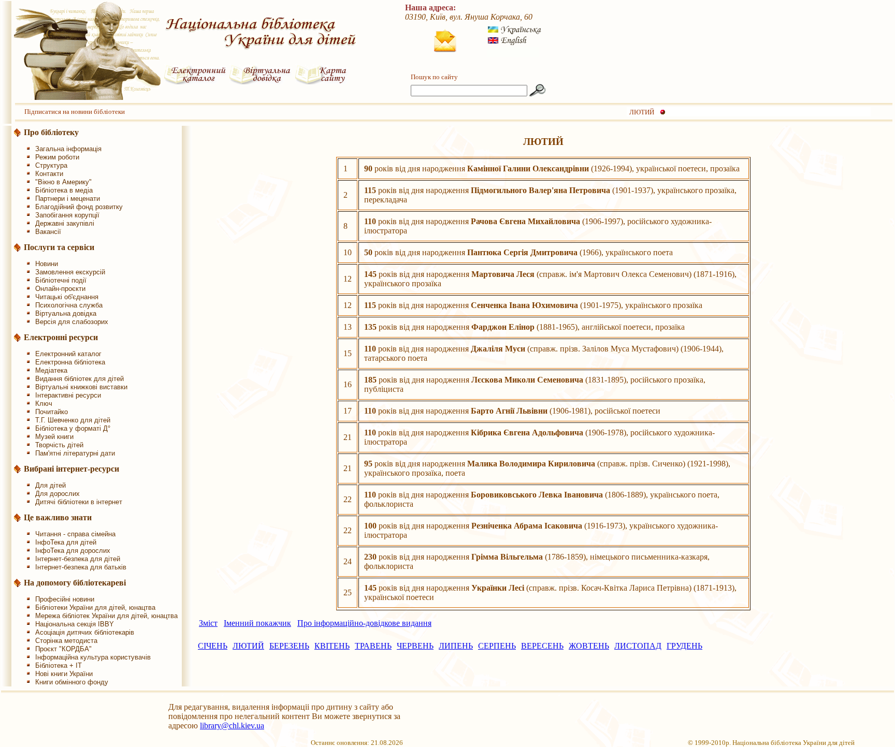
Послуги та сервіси (59, 247)
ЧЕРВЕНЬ (415, 645)
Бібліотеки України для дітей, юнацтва (95, 607)
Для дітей (50, 485)
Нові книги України (64, 674)
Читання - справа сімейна (75, 534)
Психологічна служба (69, 305)
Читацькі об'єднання (66, 297)
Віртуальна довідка (65, 313)
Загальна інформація (68, 149)
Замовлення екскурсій (70, 272)
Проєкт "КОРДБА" (63, 649)
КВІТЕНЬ (332, 645)
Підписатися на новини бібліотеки (74, 111)
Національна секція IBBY (74, 624)
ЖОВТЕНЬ (589, 645)
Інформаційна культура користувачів (93, 657)
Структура (51, 165)
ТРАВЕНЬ (373, 645)
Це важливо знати (58, 517)
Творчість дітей (59, 445)
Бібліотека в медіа (64, 190)
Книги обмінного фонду (71, 682)
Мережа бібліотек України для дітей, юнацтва (106, 616)
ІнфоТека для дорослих (72, 550)
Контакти (49, 174)
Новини (46, 264)
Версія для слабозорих (71, 322)
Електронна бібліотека (70, 362)
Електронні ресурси (61, 337)
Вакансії (48, 232)
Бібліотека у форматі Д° (72, 428)
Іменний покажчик (257, 623)
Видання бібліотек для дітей (79, 379)
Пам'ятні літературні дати (75, 453)
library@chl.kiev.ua (232, 725)
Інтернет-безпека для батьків (80, 567)
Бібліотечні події (60, 280)
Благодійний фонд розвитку (79, 207)
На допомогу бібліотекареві (75, 582)
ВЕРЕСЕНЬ (542, 645)
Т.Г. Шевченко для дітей (72, 420)
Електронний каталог (68, 354)
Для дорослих (57, 493)
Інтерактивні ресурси (68, 395)
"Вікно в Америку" (63, 182)
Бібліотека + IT (58, 665)
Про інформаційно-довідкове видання (364, 623)
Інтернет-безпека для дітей (77, 559)
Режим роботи (57, 157)
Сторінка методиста (66, 641)
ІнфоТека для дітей (65, 542)
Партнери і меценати (67, 198)
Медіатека (51, 370)
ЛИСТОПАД (637, 645)
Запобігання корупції (67, 215)
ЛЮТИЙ (641, 112)
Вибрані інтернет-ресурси (71, 468)
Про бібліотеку (51, 132)
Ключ (43, 403)
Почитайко (51, 412)
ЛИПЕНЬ (456, 645)
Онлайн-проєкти (60, 288)
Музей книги (54, 437)
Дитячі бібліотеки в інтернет (78, 502)
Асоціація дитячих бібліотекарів (84, 632)
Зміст (208, 623)
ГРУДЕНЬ (684, 645)
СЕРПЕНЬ (497, 645)
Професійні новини (64, 599)
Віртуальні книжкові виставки (81, 387)
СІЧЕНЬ (212, 645)
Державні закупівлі (64, 223)
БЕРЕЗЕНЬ (289, 645)
